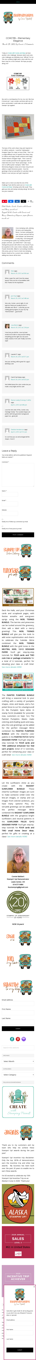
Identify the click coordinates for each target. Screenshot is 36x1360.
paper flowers (28, 215)
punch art (14, 209)
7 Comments (29, 44)
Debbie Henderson (17, 430)
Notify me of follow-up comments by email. (15, 521)
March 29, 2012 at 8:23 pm (20, 380)
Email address (7, 1000)
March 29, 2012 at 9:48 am (20, 298)
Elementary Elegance (14, 215)
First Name (6, 1009)
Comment (5, 462)
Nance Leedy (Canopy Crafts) (21, 400)
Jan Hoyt (14, 296)
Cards (14, 206)
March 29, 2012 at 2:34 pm (20, 327)
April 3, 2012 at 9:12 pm (19, 432)
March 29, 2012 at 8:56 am (20, 273)
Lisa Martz (14, 325)
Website (4, 510)
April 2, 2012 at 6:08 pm (19, 405)
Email (4, 500)
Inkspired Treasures (18, 18)
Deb (12, 271)
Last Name (6, 1018)
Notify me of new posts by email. (12, 528)
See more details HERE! (12, 667)
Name (4, 491)
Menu (18, 2)
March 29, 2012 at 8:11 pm (20, 357)
